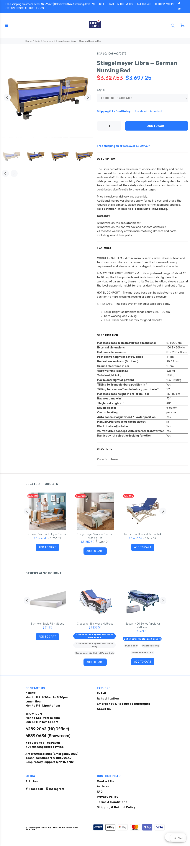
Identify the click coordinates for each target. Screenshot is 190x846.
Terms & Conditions (112, 802)
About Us (104, 709)
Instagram (56, 789)
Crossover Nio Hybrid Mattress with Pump (94, 636)
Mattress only (150, 645)
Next (87, 97)
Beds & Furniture (44, 41)
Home (28, 41)
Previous (7, 97)
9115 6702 (66, 762)
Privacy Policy (107, 797)
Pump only (131, 645)
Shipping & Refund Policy (116, 807)
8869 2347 (63, 758)
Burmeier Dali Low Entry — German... (47, 534)
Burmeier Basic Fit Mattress (47, 623)
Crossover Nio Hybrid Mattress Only (94, 645)
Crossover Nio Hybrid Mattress (95, 623)
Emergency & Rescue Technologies (124, 703)
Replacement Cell (142, 652)
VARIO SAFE (104, 303)
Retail (101, 693)
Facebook (35, 789)
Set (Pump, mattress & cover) (142, 639)
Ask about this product (148, 111)
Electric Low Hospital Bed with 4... (143, 534)
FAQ (100, 791)
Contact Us (105, 781)
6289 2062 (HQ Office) (47, 728)
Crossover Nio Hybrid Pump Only (94, 653)
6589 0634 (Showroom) (47, 735)
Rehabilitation (108, 698)
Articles (31, 781)
